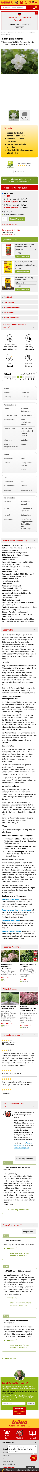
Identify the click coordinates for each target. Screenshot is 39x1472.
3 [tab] (22, 107)
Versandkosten (7, 234)
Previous (3, 956)
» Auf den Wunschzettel (9, 224)
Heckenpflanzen (30, 33)
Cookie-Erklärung (8, 1461)
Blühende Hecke (5, 34)
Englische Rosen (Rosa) (11, 899)
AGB (3, 1458)
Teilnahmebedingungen (21, 1148)
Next (35, 956)
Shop (6, 1438)
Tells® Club (19, 1438)
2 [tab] (19, 107)
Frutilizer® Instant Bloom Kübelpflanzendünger (24, 245)
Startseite (3, 33)
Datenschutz (6, 1455)
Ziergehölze (21, 33)
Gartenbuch (32, 1438)
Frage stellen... (29, 1232)
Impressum (6, 1452)
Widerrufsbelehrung (8, 1464)
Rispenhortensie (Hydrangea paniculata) (17, 910)
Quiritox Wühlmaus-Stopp (25, 262)
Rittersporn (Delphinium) (11, 921)
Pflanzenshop (12, 33)
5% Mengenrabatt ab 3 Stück (11, 230)
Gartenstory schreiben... (25, 1159)
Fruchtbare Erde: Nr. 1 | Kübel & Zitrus (24, 279)
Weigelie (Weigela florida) (11, 931)
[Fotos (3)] (14, 116)
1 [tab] (17, 107)
